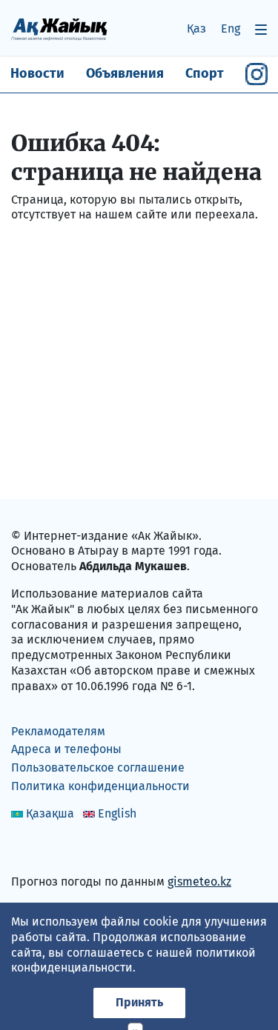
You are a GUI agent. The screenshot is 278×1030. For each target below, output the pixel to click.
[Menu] (261, 29)
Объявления (125, 73)
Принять (139, 1002)
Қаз (196, 28)
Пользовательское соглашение (98, 767)
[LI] (43, 850)
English (117, 813)
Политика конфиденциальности (100, 786)
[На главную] (59, 28)
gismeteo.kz (199, 882)
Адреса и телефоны (66, 749)
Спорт (204, 73)
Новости (37, 73)
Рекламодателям (58, 731)
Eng (230, 28)
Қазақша (50, 813)
